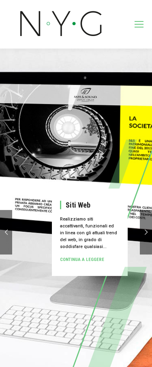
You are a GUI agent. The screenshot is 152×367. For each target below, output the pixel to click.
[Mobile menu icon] (139, 24)
